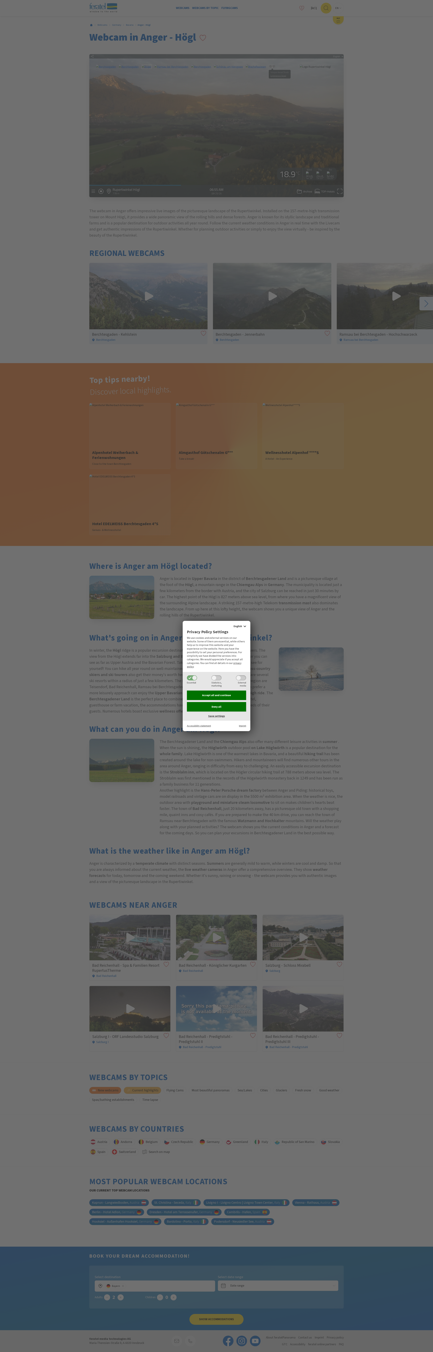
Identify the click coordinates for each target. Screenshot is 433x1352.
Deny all (216, 707)
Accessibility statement (199, 726)
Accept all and (216, 695)
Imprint (242, 726)
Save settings (216, 716)
